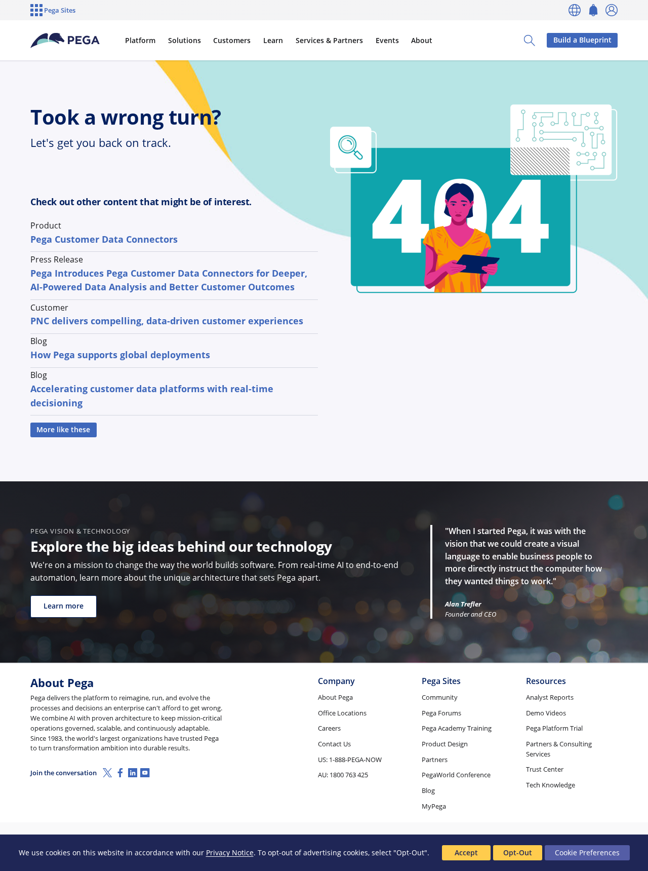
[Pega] (65, 40)
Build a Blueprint (582, 40)
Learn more (64, 606)
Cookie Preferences (587, 852)
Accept (466, 852)
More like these (63, 429)
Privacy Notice (230, 852)
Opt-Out (517, 852)
